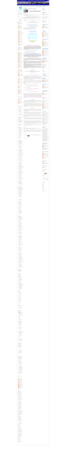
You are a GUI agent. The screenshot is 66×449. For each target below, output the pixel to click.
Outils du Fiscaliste (19, 4)
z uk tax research (19, 420)
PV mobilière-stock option (21, 321)
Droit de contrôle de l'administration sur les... (45, 135)
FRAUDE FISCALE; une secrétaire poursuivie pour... (45, 140)
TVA (19, 197)
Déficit (19, 221)
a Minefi (19, 424)
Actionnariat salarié (20, 313)
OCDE (18, 305)
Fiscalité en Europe (45, 42)
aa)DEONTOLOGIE (20, 121)
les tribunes (20, 87)
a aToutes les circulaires (20, 398)
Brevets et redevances (20, 218)
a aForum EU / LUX (20, 393)
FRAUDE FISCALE (20, 270)
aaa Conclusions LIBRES (21, 153)
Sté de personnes (19, 345)
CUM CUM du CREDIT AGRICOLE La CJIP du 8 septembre (45, 136)
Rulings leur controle (20, 372)
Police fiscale (20, 176)
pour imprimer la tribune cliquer (33, 72)
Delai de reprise (20, 210)
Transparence (20, 373)
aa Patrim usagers (20, 53)
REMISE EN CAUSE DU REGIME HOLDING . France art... (45, 119)
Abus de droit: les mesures (21, 155)
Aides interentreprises (20, 217)
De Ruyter (19, 314)
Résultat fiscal (34, 134)
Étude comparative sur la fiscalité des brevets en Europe (32, 24)
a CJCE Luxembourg (20, 401)
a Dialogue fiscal (19, 402)
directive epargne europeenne (20, 186)
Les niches (19, 134)
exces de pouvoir (20, 168)
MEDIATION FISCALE (21, 172)
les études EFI (45, 167)
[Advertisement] (46, 195)
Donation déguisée (20, 279)
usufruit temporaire (20, 288)
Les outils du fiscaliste (21, 74)
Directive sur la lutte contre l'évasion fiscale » (39, 6)
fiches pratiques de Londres (46, 80)
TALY (18, 355)
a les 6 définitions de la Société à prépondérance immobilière (20, 45)
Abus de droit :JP (20, 154)
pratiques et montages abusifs (44, 148)
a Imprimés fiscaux (19, 407)
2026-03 (43, 187)
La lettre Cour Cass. (19, 416)
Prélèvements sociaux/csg (21, 371)
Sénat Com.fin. (19, 417)
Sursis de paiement (20, 147)
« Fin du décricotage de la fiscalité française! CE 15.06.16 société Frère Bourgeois (30, 6)
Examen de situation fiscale (21, 167)
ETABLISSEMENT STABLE (20, 188)
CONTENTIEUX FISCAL (20, 149)
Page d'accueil (39, 6)
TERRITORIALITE (20, 351)
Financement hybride (20, 212)
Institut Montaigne (19, 434)
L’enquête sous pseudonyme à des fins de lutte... (45, 134)
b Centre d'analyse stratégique (20, 411)
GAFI (18, 415)
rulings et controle (19, 342)
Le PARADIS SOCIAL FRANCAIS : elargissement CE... (45, 129)
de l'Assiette (20, 164)
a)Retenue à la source (20, 339)
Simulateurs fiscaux (20, 137)
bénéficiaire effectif (20, 340)
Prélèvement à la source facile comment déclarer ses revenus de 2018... (45, 88)
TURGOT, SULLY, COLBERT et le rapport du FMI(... (45, 121)
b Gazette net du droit (20, 413)
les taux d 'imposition (20, 283)
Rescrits (19, 440)
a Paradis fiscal (19, 425)
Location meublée (20, 226)
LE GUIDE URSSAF (45, 154)
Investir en (19, 290)
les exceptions (45, 67)
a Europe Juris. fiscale (20, 406)
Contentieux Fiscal (29, 4)
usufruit (19, 375)
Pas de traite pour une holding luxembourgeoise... (45, 132)
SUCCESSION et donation (21, 285)
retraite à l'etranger (20, 324)
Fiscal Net (25, 4)
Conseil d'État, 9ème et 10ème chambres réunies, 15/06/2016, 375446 (32, 16)
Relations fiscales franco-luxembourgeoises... (44, 124)
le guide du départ (45, 61)
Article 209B (20, 207)
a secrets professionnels (20, 106)
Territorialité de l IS (20, 196)
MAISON (43, 131)
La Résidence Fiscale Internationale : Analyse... (45, 131)
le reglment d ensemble (45, 51)
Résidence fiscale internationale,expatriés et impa (20, 312)
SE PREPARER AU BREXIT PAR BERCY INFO (45, 81)
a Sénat (18, 426)
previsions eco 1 (19, 439)
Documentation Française (20, 431)
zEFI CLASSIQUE (19, 376)
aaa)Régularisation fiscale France (20, 124)
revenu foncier (20, 264)
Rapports (19, 136)
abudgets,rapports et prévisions (20, 127)
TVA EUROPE (20, 352)
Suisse (19, 300)
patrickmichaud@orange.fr (20, 12)
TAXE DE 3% (20, 67)
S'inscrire (44, 8)
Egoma (43, 136)
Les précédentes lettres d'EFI (46, 14)
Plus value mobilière (20, 284)
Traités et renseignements (20, 357)
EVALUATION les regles (20, 199)
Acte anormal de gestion (46, 162)
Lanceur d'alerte (20, 109)
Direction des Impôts (20, 430)
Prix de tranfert (20, 329)
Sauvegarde (20, 231)
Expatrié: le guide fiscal (21, 384)
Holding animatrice (20, 243)
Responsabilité (20, 122)
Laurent (43, 137)
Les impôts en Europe (20, 436)
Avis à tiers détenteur (20, 142)
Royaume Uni (20, 299)
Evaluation (19, 255)
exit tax (19, 242)
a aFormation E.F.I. (19, 392)
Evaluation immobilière (21, 60)
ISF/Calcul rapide (20, 91)
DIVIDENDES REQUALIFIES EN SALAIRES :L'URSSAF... (45, 115)
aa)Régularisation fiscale (21, 152)
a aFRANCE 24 (19, 394)
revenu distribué (20, 249)
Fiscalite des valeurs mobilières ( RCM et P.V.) (20, 236)
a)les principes (45, 66)
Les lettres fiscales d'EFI (21, 114)
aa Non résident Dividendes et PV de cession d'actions (20, 42)
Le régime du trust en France (46, 43)
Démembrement (20, 278)
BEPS (19, 306)
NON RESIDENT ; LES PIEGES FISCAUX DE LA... (45, 139)
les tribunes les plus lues (46, 98)
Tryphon (43, 128)
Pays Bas (19, 298)
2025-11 (43, 190)
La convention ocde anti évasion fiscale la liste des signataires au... (45, 28)
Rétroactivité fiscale (20, 183)
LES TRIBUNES (43, 71)
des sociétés (20, 125)
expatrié (19, 317)
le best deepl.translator (45, 18)
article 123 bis (20, 205)
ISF (19, 61)
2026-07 (43, 184)
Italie (19, 294)
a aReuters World (19, 397)
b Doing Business (19, 412)
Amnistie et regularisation (20, 140)
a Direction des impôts (20, 403)
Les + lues (23, 4)
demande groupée (20, 361)
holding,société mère (20, 225)
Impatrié (19, 318)
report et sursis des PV (20, 247)
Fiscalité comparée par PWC (46, 153)
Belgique (19, 291)
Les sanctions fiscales (20, 171)
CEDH (19, 360)
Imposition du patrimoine (20, 276)
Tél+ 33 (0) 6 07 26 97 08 (20, 14)
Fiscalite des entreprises (20, 216)
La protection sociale (20, 435)
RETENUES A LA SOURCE (20, 331)
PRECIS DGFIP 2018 (21, 28)
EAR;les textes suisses (45, 32)
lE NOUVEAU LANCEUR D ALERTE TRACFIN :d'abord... (45, 122)
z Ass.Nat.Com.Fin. (20, 418)
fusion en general (19, 273)
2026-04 (43, 186)
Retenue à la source (20, 193)
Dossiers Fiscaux (39, 4)
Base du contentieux (20, 159)
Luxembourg (20, 295)
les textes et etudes (45, 93)
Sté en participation (20, 232)
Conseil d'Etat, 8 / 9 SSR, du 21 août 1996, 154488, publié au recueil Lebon (32, 22)
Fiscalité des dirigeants (20, 222)
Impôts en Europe (20, 385)
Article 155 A (20, 206)
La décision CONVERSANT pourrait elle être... (45, 137)
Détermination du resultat (21, 189)
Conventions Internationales (34, 4)
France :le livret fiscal (20, 293)
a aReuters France (19, 396)
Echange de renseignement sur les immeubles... (45, 130)
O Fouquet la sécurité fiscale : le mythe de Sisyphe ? (45, 107)
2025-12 (43, 189)
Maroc (19, 296)
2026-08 (43, 183)
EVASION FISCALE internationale (20, 202)
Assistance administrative (21, 368)
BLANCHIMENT (19, 141)
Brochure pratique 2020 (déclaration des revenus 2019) (20, 71)
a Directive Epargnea (20, 366)
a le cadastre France (19, 408)
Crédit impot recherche (20, 133)
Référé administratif (20, 181)
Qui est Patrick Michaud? (20, 13)
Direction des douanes (20, 429)
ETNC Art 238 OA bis (20, 211)
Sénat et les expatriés (20, 441)
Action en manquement (21, 367)
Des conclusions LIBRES (46, 163)
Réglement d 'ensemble (20, 182)
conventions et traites (45, 26)
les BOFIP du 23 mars (45, 86)
